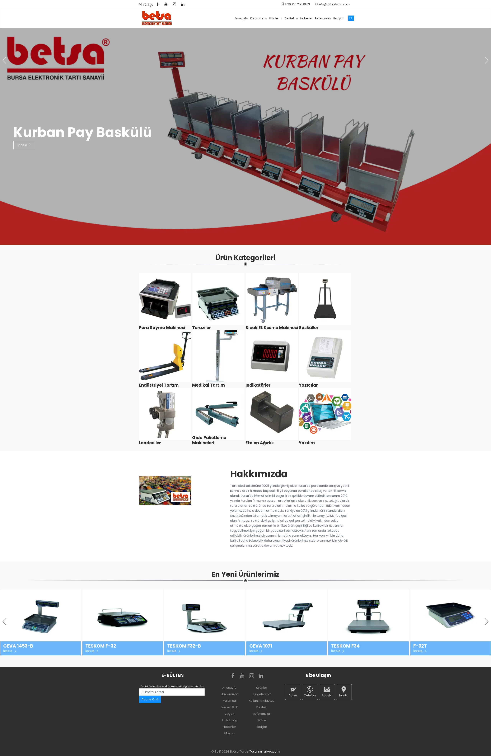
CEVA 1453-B (18, 646)
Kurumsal (257, 18)
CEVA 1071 (260, 646)
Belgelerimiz (262, 694)
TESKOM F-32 (100, 646)
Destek (290, 18)
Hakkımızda (229, 694)
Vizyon (229, 714)
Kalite (261, 720)
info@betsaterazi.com (334, 4)
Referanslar (323, 18)
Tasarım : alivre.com (264, 751)
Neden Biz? (229, 707)
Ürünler (274, 18)
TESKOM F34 (345, 646)
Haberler (306, 18)
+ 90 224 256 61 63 (297, 4)
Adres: (293, 695)
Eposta (327, 695)
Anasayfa (241, 18)
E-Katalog (229, 720)
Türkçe (147, 4)
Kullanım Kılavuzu (261, 701)
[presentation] (4, 60)
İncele (23, 145)
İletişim (338, 18)
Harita (343, 695)
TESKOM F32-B (184, 646)
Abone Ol (148, 699)
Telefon (310, 695)
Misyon (229, 733)
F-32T (420, 646)
